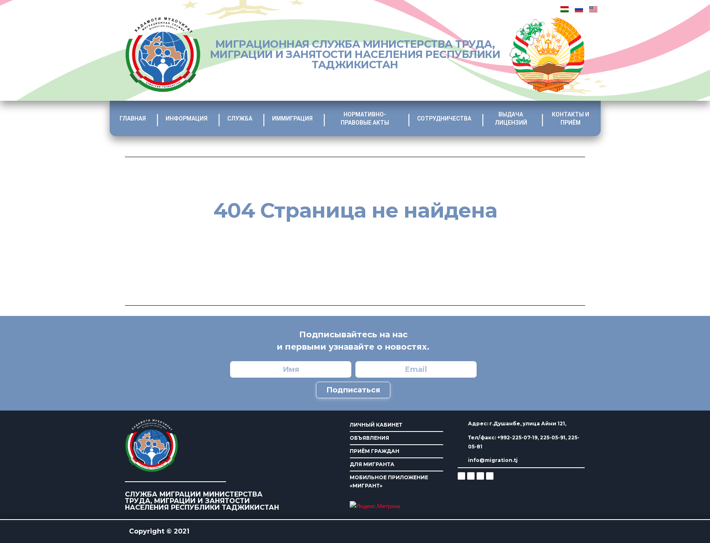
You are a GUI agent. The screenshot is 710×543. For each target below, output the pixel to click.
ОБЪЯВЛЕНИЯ (369, 438)
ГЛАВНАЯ (133, 118)
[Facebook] (471, 476)
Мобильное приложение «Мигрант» (389, 481)
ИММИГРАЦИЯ (292, 118)
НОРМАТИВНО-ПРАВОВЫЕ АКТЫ (365, 118)
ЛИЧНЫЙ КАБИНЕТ (376, 425)
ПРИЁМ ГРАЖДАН (374, 451)
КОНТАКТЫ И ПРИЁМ (570, 118)
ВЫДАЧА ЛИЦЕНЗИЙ (511, 118)
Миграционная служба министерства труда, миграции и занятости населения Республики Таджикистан (355, 54)
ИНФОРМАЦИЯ (186, 118)
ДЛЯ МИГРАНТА (372, 464)
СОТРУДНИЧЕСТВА (444, 118)
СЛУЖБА (239, 118)
